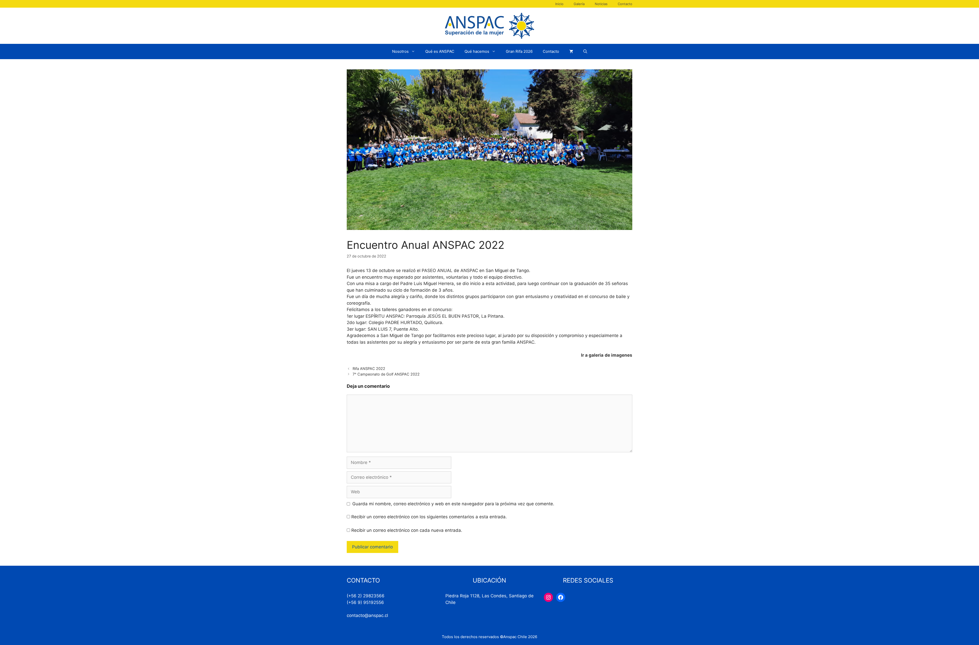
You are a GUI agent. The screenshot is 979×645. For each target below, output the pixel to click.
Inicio (559, 4)
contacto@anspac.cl (367, 615)
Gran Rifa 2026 (519, 51)
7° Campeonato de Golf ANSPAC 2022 (386, 374)
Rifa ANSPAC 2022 (369, 368)
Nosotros (400, 51)
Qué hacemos (477, 51)
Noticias (601, 4)
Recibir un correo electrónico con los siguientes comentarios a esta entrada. (429, 516)
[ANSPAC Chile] (489, 25)
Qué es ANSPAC (439, 51)
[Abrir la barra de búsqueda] (585, 51)
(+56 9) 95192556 (365, 602)
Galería (579, 4)
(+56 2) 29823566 (365, 595)
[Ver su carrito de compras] (571, 51)
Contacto (625, 4)
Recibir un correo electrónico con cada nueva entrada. (406, 530)
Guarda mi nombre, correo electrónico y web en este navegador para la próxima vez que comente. (453, 503)
